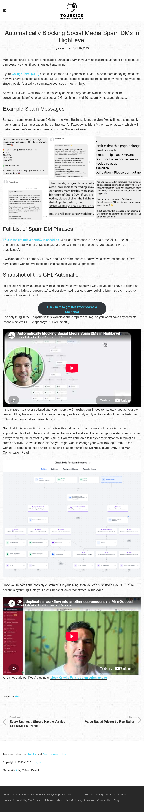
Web (17, 696)
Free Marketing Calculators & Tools (105, 794)
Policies (32, 754)
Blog (116, 800)
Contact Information (54, 754)
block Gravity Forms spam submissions (78, 677)
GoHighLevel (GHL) (25, 74)
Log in (37, 762)
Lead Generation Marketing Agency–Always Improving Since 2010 (42, 794)
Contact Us (103, 800)
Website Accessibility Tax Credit (21, 800)
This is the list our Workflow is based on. (31, 239)
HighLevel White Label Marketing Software (68, 800)
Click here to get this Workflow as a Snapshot (72, 310)
